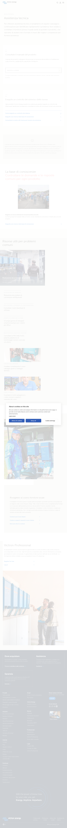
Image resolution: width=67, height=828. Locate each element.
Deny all (33, 420)
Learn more (12, 416)
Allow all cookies (17, 420)
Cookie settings (50, 420)
